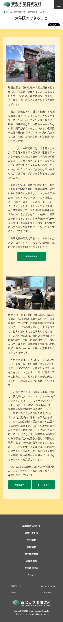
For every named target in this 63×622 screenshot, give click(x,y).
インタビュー (43, 485)
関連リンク (15, 592)
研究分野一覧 (31, 256)
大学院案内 (19, 485)
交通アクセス (15, 586)
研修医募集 (31, 561)
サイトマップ (47, 592)
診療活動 (31, 547)
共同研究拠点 (31, 568)
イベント (31, 575)
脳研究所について (31, 525)
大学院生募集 (19, 12)
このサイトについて (47, 586)
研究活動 (31, 539)
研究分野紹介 (31, 532)
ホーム (9, 12)
